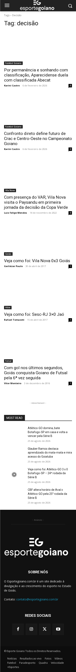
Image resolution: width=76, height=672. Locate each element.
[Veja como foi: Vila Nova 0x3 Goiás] (38, 239)
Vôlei (7, 307)
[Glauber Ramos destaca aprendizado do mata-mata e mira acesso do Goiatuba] (14, 454)
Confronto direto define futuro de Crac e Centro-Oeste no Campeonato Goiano (38, 138)
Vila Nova (10, 190)
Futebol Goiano (13, 63)
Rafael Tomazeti (14, 319)
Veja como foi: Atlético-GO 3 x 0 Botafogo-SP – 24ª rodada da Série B (48, 473)
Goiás (8, 253)
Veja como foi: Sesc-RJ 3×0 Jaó (34, 314)
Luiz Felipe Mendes (15, 212)
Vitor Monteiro (12, 383)
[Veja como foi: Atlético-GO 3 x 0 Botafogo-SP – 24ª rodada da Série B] (14, 474)
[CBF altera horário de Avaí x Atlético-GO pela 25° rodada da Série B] (14, 495)
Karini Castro (12, 85)
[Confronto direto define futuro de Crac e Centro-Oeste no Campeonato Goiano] (38, 112)
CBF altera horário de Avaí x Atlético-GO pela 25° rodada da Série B (47, 493)
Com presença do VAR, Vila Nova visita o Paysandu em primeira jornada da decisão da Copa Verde (36, 202)
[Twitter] (44, 629)
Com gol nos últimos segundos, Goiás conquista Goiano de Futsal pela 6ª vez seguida (35, 372)
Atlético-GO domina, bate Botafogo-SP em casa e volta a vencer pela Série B (47, 432)
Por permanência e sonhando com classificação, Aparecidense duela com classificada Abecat (36, 75)
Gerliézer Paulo (13, 266)
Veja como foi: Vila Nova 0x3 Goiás (37, 260)
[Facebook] (18, 629)
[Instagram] (31, 629)
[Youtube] (58, 629)
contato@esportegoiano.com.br (37, 599)
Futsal (8, 360)
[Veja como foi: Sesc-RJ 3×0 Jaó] (38, 292)
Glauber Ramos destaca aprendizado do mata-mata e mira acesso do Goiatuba (50, 452)
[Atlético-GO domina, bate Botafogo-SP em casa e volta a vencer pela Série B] (14, 433)
